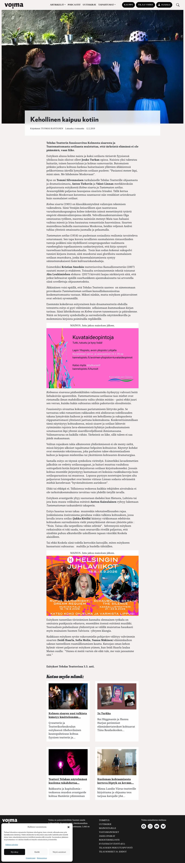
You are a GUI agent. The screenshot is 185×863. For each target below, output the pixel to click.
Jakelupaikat (107, 836)
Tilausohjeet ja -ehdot (113, 851)
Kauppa (128, 5)
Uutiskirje (89, 5)
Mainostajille (107, 828)
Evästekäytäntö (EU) (112, 844)
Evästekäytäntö (30, 858)
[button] (68, 826)
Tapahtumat (106, 5)
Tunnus (165, 5)
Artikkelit (57, 5)
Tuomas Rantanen (52, 128)
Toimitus (104, 820)
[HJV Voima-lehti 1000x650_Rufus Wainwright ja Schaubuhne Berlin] (92, 585)
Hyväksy (14, 852)
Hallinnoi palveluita (11, 845)
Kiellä (37, 852)
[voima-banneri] (92, 358)
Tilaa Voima (145, 5)
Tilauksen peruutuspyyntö (116, 848)
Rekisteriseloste (42, 858)
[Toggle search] (177, 4)
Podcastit (74, 5)
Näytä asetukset (59, 852)
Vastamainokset (109, 832)
